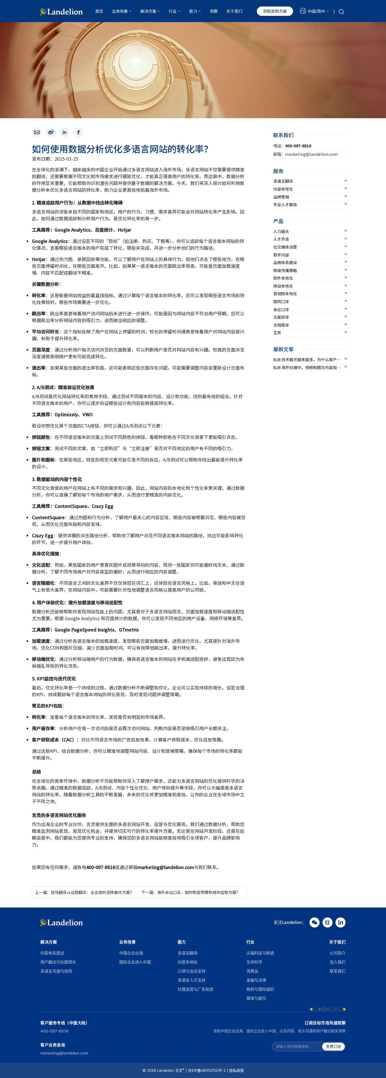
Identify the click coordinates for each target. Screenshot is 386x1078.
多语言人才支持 (191, 980)
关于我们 (234, 11)
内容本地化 (188, 962)
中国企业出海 (131, 952)
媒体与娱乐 (256, 998)
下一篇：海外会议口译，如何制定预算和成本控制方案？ (190, 892)
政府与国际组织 (260, 989)
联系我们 (338, 971)
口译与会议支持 (191, 971)
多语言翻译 (188, 952)
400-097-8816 (54, 1031)
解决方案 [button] (148, 11)
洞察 (214, 11)
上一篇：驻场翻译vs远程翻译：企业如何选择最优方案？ (84, 892)
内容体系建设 (52, 952)
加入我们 (338, 962)
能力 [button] (193, 11)
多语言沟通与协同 (56, 971)
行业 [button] (173, 11)
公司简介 (338, 952)
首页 (99, 11)
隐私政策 (236, 1070)
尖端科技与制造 (260, 952)
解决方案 (48, 941)
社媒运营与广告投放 (195, 989)
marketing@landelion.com (64, 1053)
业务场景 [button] (120, 11)
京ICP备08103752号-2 (207, 1070)
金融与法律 (256, 980)
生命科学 (254, 962)
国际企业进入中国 (135, 962)
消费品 (252, 971)
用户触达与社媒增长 (58, 962)
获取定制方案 (275, 11)
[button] (314, 11)
